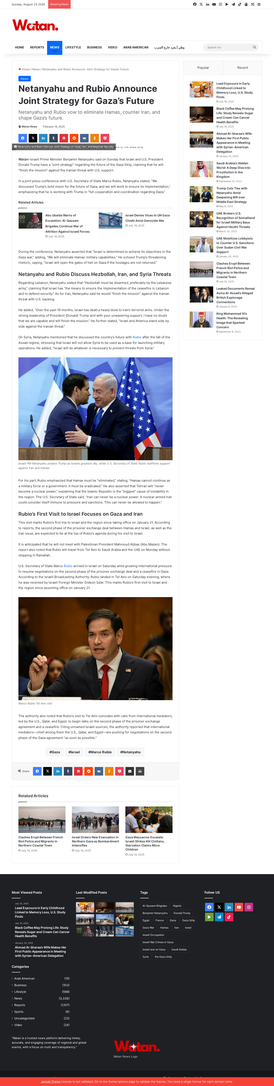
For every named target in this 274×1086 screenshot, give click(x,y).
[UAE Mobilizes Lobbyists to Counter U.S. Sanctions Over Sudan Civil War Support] (201, 244)
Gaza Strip (188, 920)
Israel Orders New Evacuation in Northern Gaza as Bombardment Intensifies (95, 841)
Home (19, 47)
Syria (146, 956)
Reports (37, 47)
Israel (75, 752)
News (54, 47)
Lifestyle (73, 47)
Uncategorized (24, 1018)
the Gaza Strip (163, 956)
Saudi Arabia (179, 949)
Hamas (164, 927)
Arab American (135, 47)
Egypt (146, 920)
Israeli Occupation (153, 934)
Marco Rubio (101, 752)
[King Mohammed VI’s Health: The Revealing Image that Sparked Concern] (201, 320)
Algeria (177, 905)
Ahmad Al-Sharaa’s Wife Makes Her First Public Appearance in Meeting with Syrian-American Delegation (234, 142)
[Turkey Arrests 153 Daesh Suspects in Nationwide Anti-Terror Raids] (105, 931)
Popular (203, 68)
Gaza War (148, 927)
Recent (242, 68)
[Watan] (35, 25)
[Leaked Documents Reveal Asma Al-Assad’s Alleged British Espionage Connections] (201, 294)
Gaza (56, 752)
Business (94, 47)
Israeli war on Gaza (154, 949)
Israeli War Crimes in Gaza (158, 942)
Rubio (137, 337)
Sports (18, 1011)
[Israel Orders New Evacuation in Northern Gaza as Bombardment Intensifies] (95, 819)
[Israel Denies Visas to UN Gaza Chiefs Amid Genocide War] (110, 221)
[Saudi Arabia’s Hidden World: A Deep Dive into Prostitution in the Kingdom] (201, 169)
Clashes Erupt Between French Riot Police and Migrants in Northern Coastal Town (40, 841)
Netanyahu (131, 752)
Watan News (29, 126)
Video (112, 47)
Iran (176, 927)
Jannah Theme (51, 1081)
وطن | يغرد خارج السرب (169, 47)
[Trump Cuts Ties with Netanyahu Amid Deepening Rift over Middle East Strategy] (201, 194)
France (159, 920)
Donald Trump (182, 913)
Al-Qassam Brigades (155, 905)
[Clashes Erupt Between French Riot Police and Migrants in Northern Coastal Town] (42, 819)
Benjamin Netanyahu (155, 913)
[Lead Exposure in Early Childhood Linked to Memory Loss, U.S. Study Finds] (201, 89)
